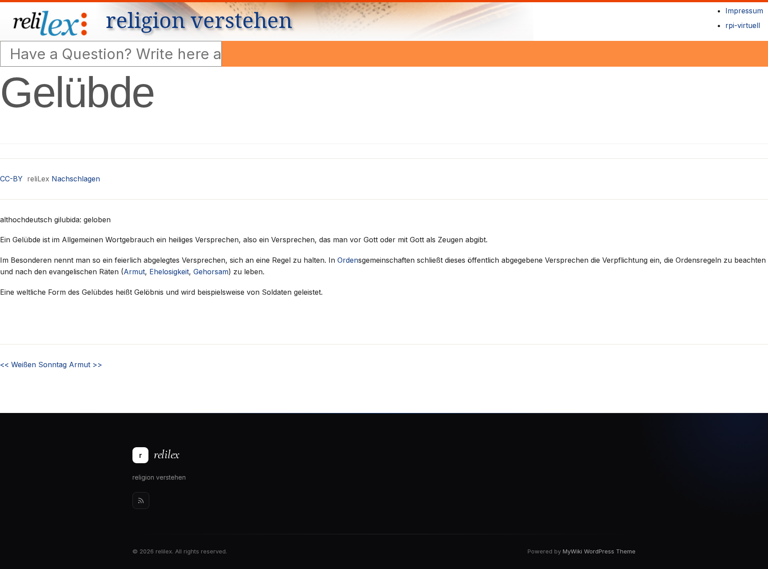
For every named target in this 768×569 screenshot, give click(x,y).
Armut (134, 271)
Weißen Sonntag (33, 364)
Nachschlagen (76, 178)
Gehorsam (210, 271)
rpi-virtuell (742, 25)
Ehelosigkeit (169, 271)
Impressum (744, 10)
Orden (347, 260)
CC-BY (11, 178)
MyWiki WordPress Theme (599, 551)
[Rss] (140, 500)
